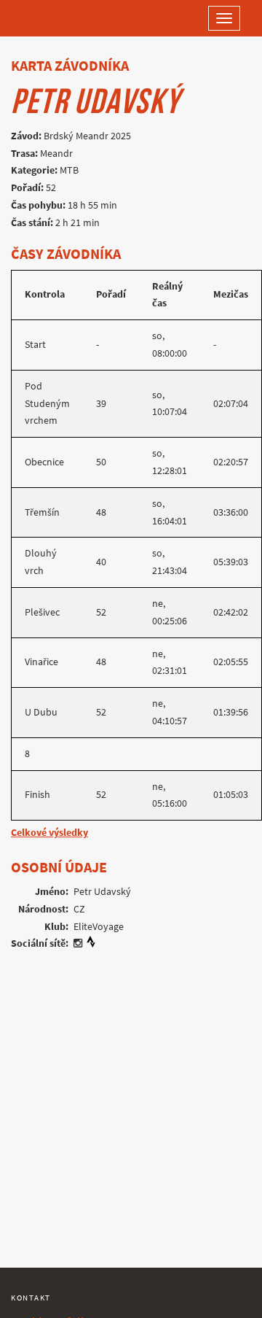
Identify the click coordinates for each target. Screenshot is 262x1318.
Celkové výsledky (49, 833)
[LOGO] (58, 18)
